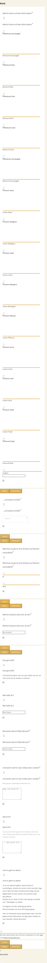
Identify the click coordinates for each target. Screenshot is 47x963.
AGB (41, 935)
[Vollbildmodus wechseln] (2, 959)
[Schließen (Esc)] (6, 959)
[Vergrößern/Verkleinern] (1, 959)
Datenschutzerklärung (11, 938)
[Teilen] (4, 959)
